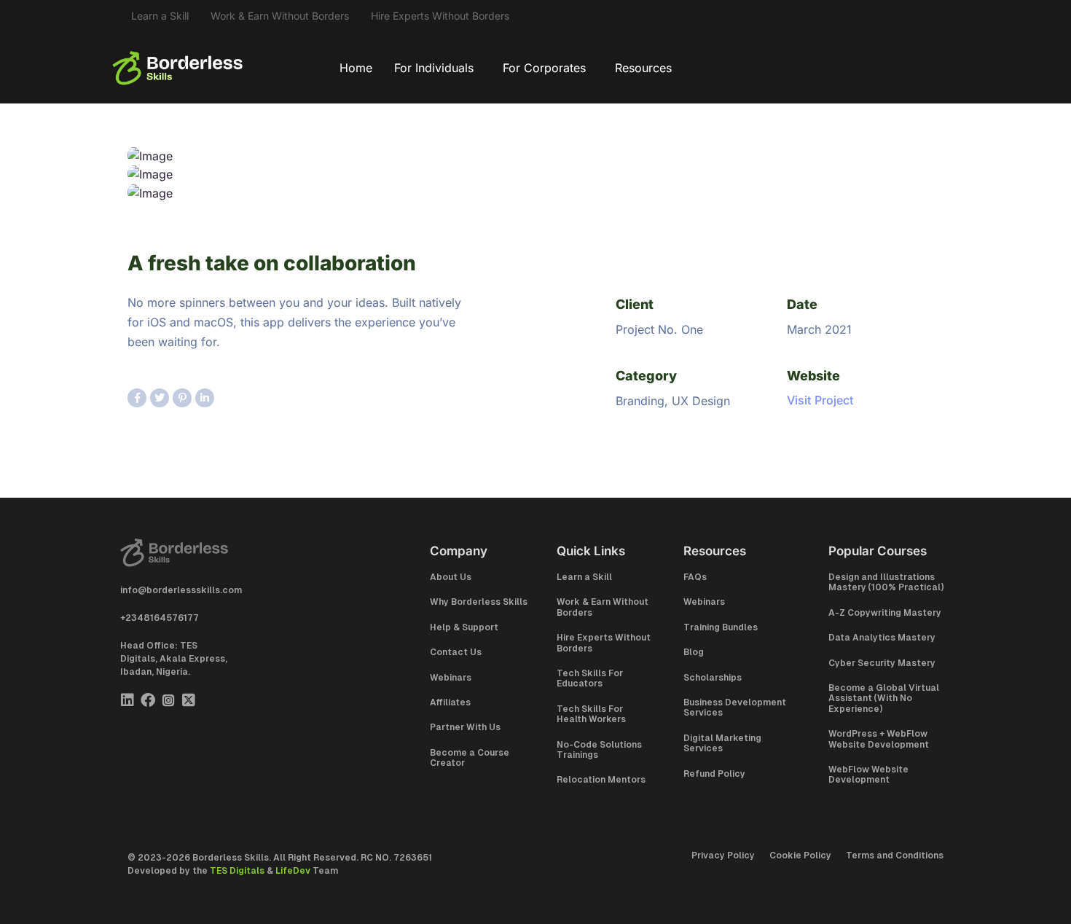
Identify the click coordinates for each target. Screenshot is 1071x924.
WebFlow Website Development (868, 774)
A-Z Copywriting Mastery (884, 613)
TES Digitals (237, 871)
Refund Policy (714, 774)
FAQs (695, 577)
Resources (643, 67)
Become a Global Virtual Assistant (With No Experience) (883, 698)
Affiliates (450, 702)
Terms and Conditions (895, 855)
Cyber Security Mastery (881, 663)
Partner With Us (465, 727)
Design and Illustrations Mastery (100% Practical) (886, 582)
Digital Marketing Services (722, 743)
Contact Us (456, 652)
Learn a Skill (160, 15)
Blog (693, 652)
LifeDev (292, 871)
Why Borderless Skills (478, 602)
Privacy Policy (723, 855)
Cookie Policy (800, 855)
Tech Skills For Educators (590, 678)
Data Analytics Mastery (881, 638)
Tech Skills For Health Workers (591, 714)
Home (356, 67)
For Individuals (434, 67)
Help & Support (464, 627)
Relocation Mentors (601, 780)
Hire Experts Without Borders (440, 15)
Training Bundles (720, 627)
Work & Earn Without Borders (280, 15)
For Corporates (544, 67)
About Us (450, 577)
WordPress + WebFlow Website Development (878, 739)
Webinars (450, 678)
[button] (437, 68)
